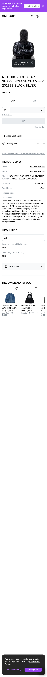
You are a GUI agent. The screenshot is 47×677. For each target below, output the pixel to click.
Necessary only (14, 669)
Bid (34, 100)
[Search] (32, 16)
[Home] (8, 16)
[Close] (31, 62)
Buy (13, 100)
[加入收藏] (5, 110)
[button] (37, 16)
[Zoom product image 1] (23, 43)
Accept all (33, 669)
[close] (43, 6)
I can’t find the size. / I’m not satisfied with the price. (23, 154)
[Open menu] (42, 16)
